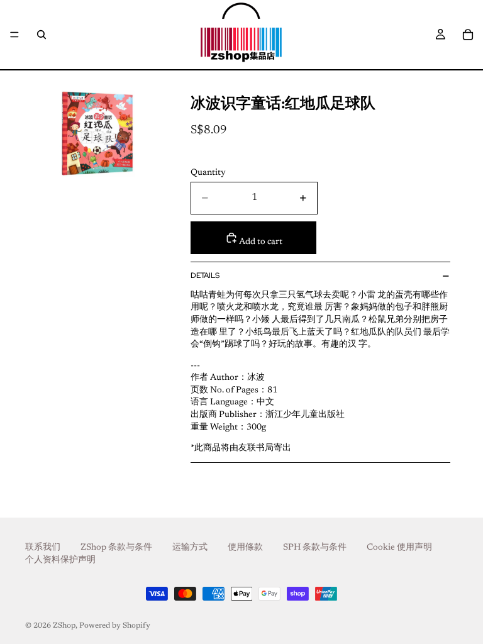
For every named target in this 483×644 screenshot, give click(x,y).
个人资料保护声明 (60, 560)
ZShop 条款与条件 (116, 547)
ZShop (64, 626)
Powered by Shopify (114, 626)
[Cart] (468, 34)
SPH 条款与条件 (315, 547)
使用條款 (245, 547)
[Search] (41, 34)
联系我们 (42, 547)
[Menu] (14, 34)
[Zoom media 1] (98, 133)
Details (205, 275)
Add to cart (260, 242)
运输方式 (190, 547)
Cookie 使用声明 (399, 547)
